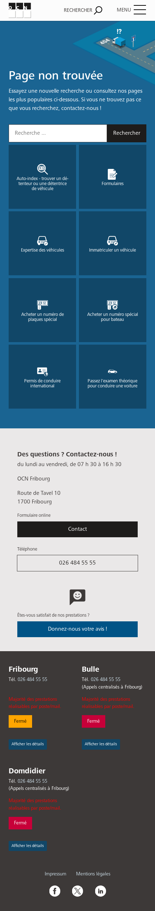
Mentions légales (93, 874)
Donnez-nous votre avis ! (77, 629)
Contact (77, 529)
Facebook (54, 891)
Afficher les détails (28, 744)
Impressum (55, 874)
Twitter (77, 891)
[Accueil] (29, 10)
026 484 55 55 (77, 563)
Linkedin (100, 891)
